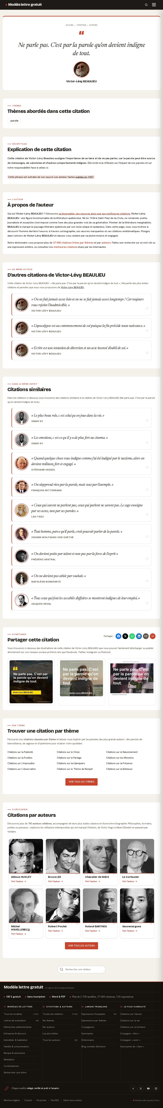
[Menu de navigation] (153, 4)
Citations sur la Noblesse (119, 769)
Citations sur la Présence (119, 763)
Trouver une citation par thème (43, 731)
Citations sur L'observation (21, 769)
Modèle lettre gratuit (25, 5)
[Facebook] (133, 1088)
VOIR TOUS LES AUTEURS (81, 945)
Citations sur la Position (19, 757)
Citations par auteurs (31, 815)
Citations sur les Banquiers (71, 763)
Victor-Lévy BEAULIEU (81, 81)
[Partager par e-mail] (146, 636)
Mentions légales (12, 1100)
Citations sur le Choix (68, 752)
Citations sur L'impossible (21, 763)
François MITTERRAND (46, 490)
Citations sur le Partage (69, 757)
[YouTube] (148, 1088)
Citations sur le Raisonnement (122, 752)
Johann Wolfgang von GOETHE (52, 537)
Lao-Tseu (37, 516)
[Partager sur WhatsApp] (132, 636)
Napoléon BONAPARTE (46, 581)
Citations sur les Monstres (120, 757)
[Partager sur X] (125, 636)
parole (14, 120)
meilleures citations (65, 247)
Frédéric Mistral (43, 559)
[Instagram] (156, 1088)
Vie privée (41, 1100)
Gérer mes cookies (72, 1100)
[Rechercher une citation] (62, 969)
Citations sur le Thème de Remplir (75, 769)
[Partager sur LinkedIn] (139, 636)
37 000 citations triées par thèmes (73, 242)
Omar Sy (37, 421)
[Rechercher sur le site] (146, 4)
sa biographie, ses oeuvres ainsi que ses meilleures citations (94, 213)
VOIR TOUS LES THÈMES (81, 781)
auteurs (106, 242)
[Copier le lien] (153, 636)
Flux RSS (55, 1100)
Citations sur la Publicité (20, 752)
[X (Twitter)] (141, 1088)
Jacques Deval (41, 603)
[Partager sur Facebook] (118, 636)
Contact (28, 1100)
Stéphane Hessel (43, 469)
